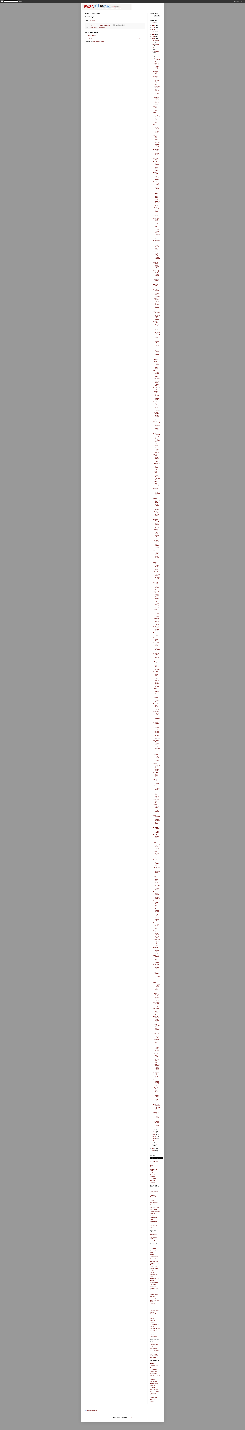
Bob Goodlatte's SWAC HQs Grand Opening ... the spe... (156, 555)
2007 (153, 1148)
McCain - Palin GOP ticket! (155, 137)
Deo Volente (153, 1348)
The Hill (152, 1326)
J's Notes (152, 1379)
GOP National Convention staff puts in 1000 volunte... (156, 913)
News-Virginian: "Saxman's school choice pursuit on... (156, 1098)
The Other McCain (155, 1328)
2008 (153, 38)
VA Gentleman (154, 1292)
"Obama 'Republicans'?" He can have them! (156, 1048)
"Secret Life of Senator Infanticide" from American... (156, 595)
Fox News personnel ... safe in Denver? (156, 484)
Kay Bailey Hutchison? (156, 281)
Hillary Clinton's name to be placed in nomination (156, 976)
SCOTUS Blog (154, 1282)
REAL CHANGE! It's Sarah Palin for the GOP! (156, 144)
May (154, 1134)
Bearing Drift (153, 1254)
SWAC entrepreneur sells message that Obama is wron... (156, 987)
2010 (153, 34)
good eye (92, 20)
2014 (153, 25)
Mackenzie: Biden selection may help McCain (156, 265)
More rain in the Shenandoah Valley (156, 967)
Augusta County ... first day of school (156, 787)
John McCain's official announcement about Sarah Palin (156, 117)
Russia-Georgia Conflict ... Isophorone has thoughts (156, 997)
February (155, 1141)
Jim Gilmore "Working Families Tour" (156, 742)
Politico (152, 1318)
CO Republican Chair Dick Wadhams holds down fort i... (156, 233)
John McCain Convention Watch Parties (156, 373)
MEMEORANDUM (155, 1316)
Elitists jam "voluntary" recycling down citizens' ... (156, 735)
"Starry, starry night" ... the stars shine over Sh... (156, 613)
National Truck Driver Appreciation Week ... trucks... (156, 458)
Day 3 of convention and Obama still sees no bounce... (156, 211)
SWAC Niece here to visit (155, 878)
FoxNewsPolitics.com (156, 241)
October (155, 48)
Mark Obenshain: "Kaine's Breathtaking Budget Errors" (156, 820)
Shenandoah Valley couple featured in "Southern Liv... (156, 716)
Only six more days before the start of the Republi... (156, 406)
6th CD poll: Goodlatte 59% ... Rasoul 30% (156, 1011)
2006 (153, 1151)
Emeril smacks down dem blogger (156, 903)
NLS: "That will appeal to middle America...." (156, 305)
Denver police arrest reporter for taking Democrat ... (156, 256)
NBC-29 (152, 1272)
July (154, 1129)
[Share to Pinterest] (124, 25)
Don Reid (152, 1205)
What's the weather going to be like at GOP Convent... (156, 293)
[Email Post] (114, 25)
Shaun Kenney (154, 1383)
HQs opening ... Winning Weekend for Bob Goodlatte (156, 665)
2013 (153, 27)
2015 (153, 23)
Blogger (129, 1417)
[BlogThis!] (119, 25)
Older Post (141, 39)
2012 (153, 29)
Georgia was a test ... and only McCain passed (156, 942)
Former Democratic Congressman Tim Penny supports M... (156, 426)
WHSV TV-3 (153, 1304)
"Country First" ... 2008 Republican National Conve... (156, 395)
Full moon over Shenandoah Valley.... (156, 950)
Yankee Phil (153, 1227)
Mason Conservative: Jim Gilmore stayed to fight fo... (156, 767)
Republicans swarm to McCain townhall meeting (156, 1067)
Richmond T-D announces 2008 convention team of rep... (156, 576)
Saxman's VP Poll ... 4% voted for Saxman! (156, 202)
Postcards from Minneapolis (156, 699)
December (156, 40)
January (155, 1144)
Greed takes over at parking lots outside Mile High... (156, 222)
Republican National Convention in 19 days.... (156, 1082)
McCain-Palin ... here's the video (156, 108)
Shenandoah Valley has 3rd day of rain (156, 925)
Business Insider (154, 1259)
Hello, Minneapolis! (156, 60)
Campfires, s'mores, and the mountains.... (156, 837)
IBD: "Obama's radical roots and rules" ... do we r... (156, 934)
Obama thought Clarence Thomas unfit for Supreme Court (156, 809)
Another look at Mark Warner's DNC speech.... (156, 246)
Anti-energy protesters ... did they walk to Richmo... (156, 1107)
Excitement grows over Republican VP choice (156, 153)
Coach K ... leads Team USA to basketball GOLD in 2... (156, 492)
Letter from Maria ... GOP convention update (156, 604)
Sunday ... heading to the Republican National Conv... (156, 80)
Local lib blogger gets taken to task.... (156, 794)
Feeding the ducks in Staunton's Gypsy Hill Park (156, 683)
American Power (154, 1310)
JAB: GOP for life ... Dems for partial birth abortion (156, 675)
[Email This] (117, 25)
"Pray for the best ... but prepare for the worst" (156, 66)
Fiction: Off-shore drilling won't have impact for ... (156, 647)
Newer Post (89, 39)
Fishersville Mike (154, 1207)
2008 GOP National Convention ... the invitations (156, 829)
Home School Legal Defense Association (154, 1356)
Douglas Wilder (154, 1261)
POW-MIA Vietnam (155, 1235)
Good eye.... (156, 359)
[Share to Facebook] (122, 25)
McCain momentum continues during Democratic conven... (156, 332)
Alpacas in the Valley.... (156, 634)
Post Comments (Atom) (98, 41)
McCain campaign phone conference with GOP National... (156, 315)
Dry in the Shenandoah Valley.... (156, 1089)
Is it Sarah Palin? (155, 159)
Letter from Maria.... (156, 920)
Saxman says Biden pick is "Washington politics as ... (156, 475)
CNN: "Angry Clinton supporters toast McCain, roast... (156, 382)
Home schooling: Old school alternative (156, 846)
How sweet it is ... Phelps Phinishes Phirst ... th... (156, 871)
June (154, 1132)
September (156, 51)
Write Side (153, 1399)
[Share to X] (121, 25)
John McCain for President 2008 (97, 27)
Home (115, 39)
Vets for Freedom (154, 1241)
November (156, 44)
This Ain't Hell (153, 1330)
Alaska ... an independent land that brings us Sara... (156, 101)
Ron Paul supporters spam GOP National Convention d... (156, 544)
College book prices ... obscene (156, 781)
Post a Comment (92, 35)
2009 (153, 36)
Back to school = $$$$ (156, 639)
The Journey (153, 1225)
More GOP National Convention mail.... (156, 628)
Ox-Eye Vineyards (155, 1211)
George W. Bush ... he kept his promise (156, 706)
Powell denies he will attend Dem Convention (156, 1028)
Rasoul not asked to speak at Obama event (156, 514)
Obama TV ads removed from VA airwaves (156, 621)
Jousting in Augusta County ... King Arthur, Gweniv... (156, 959)
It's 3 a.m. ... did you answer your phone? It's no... (156, 586)
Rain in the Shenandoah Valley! (156, 1042)
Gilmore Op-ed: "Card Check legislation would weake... (156, 273)
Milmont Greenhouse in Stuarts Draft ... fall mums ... (156, 503)
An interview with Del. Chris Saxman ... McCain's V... (156, 91)
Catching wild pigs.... (155, 286)
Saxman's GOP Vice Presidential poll (156, 323)
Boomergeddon (154, 1256)
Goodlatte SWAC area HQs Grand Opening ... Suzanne (156, 523)
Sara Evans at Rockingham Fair (156, 1035)
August (155, 55)
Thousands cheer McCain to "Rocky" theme (156, 1074)
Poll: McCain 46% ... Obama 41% (156, 775)
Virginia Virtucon (154, 1294)
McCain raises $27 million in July (156, 862)
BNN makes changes (156, 299)
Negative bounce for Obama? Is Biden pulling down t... (156, 448)
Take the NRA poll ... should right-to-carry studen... (156, 566)
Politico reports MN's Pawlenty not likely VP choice (156, 176)
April (154, 1136)
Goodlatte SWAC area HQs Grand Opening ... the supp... (156, 534)
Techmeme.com (154, 1324)
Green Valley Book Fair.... (156, 801)
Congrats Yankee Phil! (155, 72)
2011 (153, 32)
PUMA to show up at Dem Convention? (156, 1019)
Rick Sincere (153, 1381)
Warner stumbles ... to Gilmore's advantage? (156, 343)
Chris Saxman (154, 1202)
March (155, 1138)
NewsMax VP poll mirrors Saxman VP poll (156, 194)
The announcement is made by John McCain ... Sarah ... (156, 128)
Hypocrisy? (156, 509)
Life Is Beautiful (154, 1209)
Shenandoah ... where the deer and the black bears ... (156, 886)
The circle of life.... (156, 388)
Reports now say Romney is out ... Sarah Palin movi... (156, 166)
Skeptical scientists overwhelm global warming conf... (156, 416)
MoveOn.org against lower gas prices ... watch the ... (156, 1116)
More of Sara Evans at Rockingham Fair (156, 1004)
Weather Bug (153, 1336)
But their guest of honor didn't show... (156, 854)
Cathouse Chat (154, 1365)
